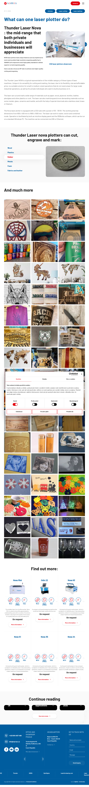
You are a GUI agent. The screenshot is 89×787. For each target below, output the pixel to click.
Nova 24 (71, 637)
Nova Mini (17, 580)
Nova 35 (44, 637)
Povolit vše (69, 411)
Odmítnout (19, 411)
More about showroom (32, 766)
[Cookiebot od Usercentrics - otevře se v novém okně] (70, 374)
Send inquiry (77, 777)
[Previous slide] (45, 44)
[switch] (34, 404)
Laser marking (77, 11)
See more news (43, 730)
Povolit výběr (44, 411)
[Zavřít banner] (81, 374)
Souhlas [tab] (18, 379)
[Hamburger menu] (83, 3)
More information (16, 624)
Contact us (75, 3)
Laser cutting (63, 11)
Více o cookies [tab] (70, 379)
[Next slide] (86, 44)
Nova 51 (17, 637)
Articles (50, 11)
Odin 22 (44, 580)
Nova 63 (71, 580)
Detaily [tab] (44, 379)
